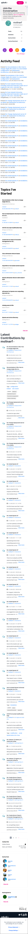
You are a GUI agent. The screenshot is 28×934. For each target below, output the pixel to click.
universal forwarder (11, 710)
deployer (14, 391)
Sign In (20, 2)
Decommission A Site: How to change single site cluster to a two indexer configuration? (14, 77)
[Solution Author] (17, 50)
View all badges (21, 53)
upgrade (20, 710)
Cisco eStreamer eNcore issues (11, 253)
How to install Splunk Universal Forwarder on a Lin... (14, 214)
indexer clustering (11, 398)
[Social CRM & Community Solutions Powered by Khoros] (22, 908)
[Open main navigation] (26, 2)
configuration (14, 386)
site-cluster (15, 388)
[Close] (25, 920)
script (20, 733)
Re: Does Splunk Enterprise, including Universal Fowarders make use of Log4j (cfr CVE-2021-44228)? (14, 85)
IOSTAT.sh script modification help (12, 227)
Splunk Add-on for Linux (13, 735)
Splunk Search (5, 307)
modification (13, 733)
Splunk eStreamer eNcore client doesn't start (13, 278)
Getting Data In (6, 243)
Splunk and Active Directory (10, 317)
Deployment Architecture (17, 102)
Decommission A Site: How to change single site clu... (12, 201)
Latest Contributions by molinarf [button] (13, 338)
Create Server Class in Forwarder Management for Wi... (11, 240)
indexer (9, 388)
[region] (14, 926)
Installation (23, 121)
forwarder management (12, 396)
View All (25, 330)
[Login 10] (11, 50)
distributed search (11, 393)
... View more (20, 362)
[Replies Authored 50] (23, 50)
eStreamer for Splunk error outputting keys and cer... (13, 292)
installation (13, 705)
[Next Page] (18, 838)
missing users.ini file (8, 305)
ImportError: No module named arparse (13, 265)
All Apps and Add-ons (7, 229)
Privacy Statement (13, 927)
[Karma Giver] (5, 50)
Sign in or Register (18, 14)
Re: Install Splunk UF (11, 121)
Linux (13, 707)
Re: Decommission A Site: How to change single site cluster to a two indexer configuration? (14, 68)
